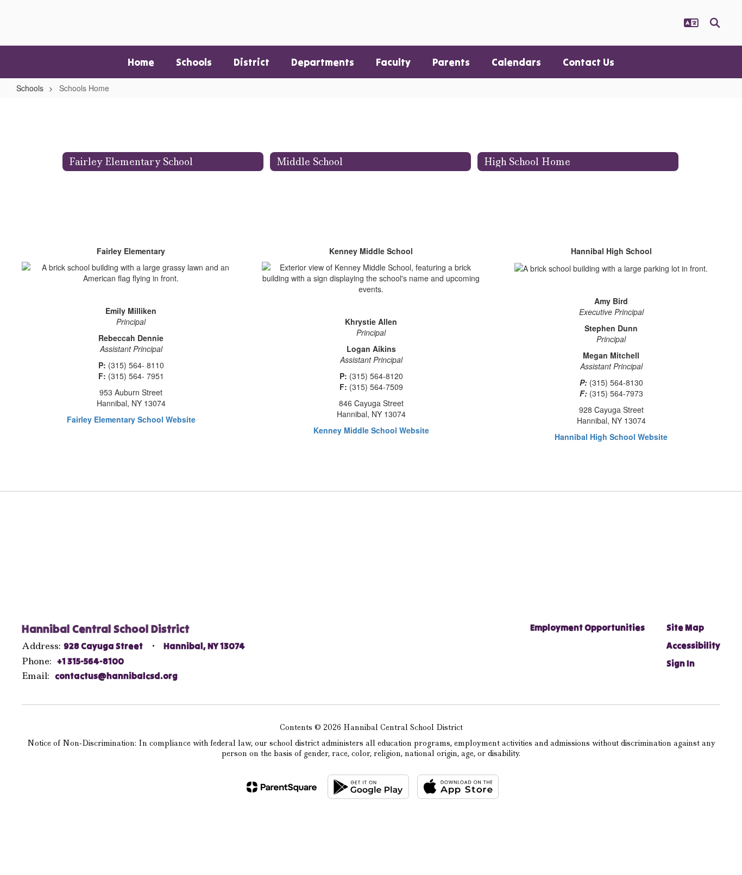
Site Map (685, 627)
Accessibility (693, 645)
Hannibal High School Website (611, 436)
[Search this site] (714, 22)
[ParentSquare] (281, 787)
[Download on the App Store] (458, 787)
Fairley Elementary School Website (131, 419)
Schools (29, 88)
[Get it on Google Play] (368, 787)
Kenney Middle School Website (371, 430)
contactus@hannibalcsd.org (116, 675)
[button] (691, 22)
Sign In (680, 663)
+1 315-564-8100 (90, 661)
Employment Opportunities (587, 627)
